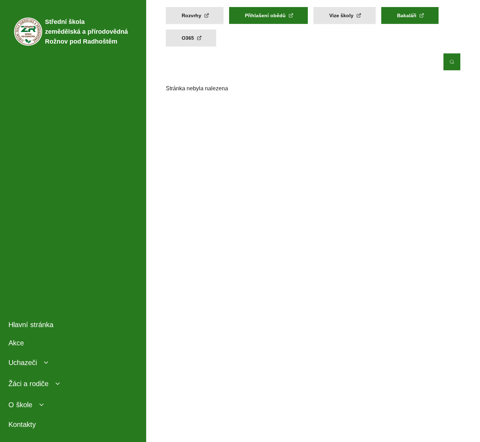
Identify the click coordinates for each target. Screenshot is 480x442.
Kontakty (22, 424)
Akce (16, 343)
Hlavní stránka (30, 325)
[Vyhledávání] (451, 61)
